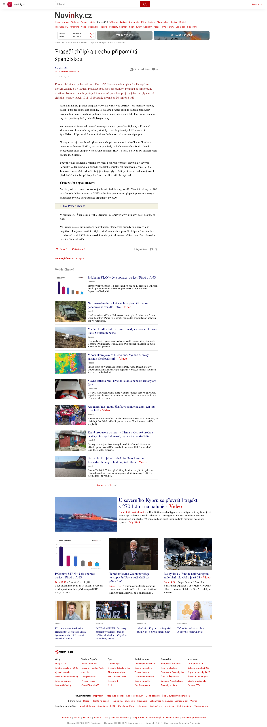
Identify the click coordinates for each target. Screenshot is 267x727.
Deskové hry (156, 706)
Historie (103, 27)
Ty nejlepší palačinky (144, 663)
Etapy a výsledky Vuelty (92, 668)
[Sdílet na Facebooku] (151, 249)
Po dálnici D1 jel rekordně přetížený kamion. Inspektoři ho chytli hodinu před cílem (116, 460)
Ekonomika (162, 22)
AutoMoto (74, 27)
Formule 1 (113, 681)
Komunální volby (63, 685)
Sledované (192, 27)
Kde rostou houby (134, 696)
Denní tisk (180, 27)
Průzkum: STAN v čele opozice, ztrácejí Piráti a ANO (122, 277)
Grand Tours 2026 (90, 685)
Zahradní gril (181, 701)
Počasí (156, 27)
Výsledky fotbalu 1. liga (119, 668)
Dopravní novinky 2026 (198, 672)
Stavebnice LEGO (106, 706)
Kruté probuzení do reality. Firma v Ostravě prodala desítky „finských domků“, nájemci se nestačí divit (120, 434)
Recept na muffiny (143, 668)
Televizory (169, 706)
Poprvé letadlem (169, 668)
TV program (168, 27)
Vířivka (193, 701)
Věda (83, 27)
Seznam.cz (256, 4)
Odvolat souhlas (171, 717)
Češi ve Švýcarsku (170, 676)
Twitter (77, 717)
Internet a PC (61, 27)
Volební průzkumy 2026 (66, 668)
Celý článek (134, 522)
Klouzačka (142, 701)
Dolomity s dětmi (169, 685)
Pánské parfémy (202, 706)
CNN (66, 67)
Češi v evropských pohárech (176, 696)
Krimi (143, 22)
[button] (70, 286)
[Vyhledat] (145, 4)
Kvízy (139, 27)
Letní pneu (142, 706)
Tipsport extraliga (116, 672)
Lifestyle (174, 22)
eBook (136, 69)
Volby (92, 22)
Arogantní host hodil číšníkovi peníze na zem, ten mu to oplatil (121, 408)
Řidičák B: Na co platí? (198, 676)
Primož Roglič (88, 681)
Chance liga (114, 663)
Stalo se (75, 22)
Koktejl (182, 22)
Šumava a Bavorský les (172, 672)
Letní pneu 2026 (195, 663)
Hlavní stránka (62, 22)
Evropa (91, 337)
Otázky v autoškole (196, 681)
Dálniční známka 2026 (198, 668)
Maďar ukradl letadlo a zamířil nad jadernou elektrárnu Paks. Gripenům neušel (122, 331)
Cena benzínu (153, 696)
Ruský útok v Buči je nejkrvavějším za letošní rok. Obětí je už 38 (186, 575)
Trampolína (117, 701)
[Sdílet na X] (156, 249)
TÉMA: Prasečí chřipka (72, 206)
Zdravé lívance (141, 672)
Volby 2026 (60, 663)
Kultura (151, 22)
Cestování (93, 27)
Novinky (58, 67)
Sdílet (147, 69)
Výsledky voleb (62, 672)
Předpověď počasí (115, 696)
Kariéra (97, 717)
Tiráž (105, 717)
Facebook (66, 717)
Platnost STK (193, 685)
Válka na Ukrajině (118, 22)
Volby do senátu (63, 681)
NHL (110, 685)
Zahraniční (102, 22)
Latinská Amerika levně (172, 681)
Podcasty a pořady (118, 27)
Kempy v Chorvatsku (171, 663)
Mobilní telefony (87, 706)
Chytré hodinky (183, 706)
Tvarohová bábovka (144, 676)
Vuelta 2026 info (89, 663)
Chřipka (80, 258)
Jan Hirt (85, 672)
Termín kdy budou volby (66, 676)
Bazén (86, 701)
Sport (131, 27)
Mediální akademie (120, 717)
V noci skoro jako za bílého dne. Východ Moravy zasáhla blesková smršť (118, 357)
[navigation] (3, 4)
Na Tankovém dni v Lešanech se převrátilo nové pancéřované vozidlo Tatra (118, 305)
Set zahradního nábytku (161, 701)
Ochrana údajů (153, 717)
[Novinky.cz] (73, 16)
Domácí (84, 22)
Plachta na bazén (100, 701)
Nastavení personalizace (194, 717)
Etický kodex (138, 717)
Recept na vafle (142, 681)
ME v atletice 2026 (117, 676)
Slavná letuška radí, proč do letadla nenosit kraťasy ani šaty (122, 382)
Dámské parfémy (125, 706)
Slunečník (130, 701)
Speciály (147, 27)
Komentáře (134, 22)
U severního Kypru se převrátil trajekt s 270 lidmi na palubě (158, 503)
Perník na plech (142, 685)
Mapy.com (98, 696)
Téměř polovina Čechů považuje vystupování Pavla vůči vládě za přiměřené (129, 577)
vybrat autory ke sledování (66, 71)
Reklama (87, 717)
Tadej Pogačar (88, 676)
